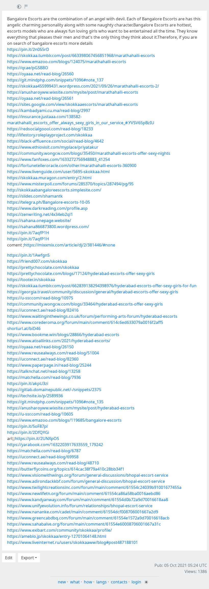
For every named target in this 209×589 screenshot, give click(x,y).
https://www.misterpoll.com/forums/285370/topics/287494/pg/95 (70, 184)
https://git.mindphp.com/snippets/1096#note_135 (55, 402)
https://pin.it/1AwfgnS (28, 255)
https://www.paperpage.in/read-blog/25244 (49, 365)
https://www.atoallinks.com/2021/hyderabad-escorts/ (58, 341)
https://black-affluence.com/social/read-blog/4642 (55, 141)
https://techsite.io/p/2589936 (35, 396)
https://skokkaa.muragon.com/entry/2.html (49, 178)
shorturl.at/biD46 (24, 328)
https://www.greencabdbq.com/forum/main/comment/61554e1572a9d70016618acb (88, 518)
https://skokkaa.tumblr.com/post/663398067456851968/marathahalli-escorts (81, 55)
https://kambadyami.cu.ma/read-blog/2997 (48, 110)
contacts (119, 582)
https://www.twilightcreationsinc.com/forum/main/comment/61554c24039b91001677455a (94, 487)
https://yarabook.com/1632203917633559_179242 (55, 444)
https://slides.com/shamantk (35, 196)
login (136, 582)
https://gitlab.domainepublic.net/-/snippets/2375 (54, 389)
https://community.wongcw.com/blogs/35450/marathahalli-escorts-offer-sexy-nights (88, 153)
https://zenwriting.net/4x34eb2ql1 (40, 214)
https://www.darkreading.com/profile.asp (47, 208)
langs (101, 582)
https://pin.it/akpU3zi (27, 383)
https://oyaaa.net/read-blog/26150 (40, 347)
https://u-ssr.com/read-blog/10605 (40, 414)
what (75, 582)
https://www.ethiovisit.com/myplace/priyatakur (52, 147)
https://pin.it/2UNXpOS (37, 438)
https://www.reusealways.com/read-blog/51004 (53, 353)
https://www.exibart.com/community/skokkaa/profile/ (59, 530)
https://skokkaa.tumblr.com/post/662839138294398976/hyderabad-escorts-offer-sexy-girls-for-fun (102, 286)
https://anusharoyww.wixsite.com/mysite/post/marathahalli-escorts (72, 92)
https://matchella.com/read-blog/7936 (44, 377)
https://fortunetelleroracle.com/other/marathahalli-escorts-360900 (71, 165)
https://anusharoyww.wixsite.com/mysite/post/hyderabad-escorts (71, 408)
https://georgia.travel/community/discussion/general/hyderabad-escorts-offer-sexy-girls (92, 292)
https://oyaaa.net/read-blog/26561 (40, 98)
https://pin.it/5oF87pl (27, 426)
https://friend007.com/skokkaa (37, 261)
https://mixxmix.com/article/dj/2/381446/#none (69, 245)
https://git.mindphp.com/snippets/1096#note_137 (55, 80)
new (62, 582)
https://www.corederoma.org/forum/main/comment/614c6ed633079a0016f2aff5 (85, 322)
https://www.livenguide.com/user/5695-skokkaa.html (58, 171)
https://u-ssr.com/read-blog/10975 (40, 298)
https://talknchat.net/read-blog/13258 (43, 371)
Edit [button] (8, 557)
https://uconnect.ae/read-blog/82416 (43, 310)
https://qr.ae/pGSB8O (27, 68)
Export (27, 557)
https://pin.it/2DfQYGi (28, 432)
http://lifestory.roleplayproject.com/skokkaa (49, 135)
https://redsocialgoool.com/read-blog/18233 (50, 129)
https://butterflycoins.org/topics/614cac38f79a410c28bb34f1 (65, 469)
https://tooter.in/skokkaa (31, 279)
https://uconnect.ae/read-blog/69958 (43, 457)
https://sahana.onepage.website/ (39, 220)
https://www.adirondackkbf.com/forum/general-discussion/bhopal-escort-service (86, 481)
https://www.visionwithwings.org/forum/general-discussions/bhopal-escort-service (87, 475)
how (88, 582)
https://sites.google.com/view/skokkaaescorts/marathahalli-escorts (72, 104)
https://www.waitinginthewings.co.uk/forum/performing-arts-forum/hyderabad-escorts (92, 316)
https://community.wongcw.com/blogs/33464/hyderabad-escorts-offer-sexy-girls (85, 304)
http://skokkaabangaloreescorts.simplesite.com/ (54, 190)
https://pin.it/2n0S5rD (28, 49)
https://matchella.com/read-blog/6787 (44, 451)
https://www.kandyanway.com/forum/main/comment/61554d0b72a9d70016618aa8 (87, 499)
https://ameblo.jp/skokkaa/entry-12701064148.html (56, 536)
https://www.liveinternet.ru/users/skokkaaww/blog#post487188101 (72, 542)
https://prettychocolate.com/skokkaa (43, 267)
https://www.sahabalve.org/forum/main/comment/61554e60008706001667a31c (84, 524)
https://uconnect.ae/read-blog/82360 (43, 359)
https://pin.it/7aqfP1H (28, 233)
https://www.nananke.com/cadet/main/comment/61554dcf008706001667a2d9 (82, 512)
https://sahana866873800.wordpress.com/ (48, 226)
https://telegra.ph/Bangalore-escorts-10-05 (48, 202)
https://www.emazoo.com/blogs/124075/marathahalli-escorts (66, 61)
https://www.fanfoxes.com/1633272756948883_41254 (58, 159)
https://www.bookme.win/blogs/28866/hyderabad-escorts (63, 334)
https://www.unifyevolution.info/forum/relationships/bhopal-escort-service (79, 506)
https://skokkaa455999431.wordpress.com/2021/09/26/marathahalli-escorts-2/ (83, 86)
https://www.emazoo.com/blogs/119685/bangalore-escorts (64, 420)
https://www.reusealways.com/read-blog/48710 (53, 463)
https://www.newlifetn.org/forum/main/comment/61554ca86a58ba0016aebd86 (83, 493)
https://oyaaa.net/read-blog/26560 (40, 74)
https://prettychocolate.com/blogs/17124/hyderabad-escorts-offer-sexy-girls (81, 273)
